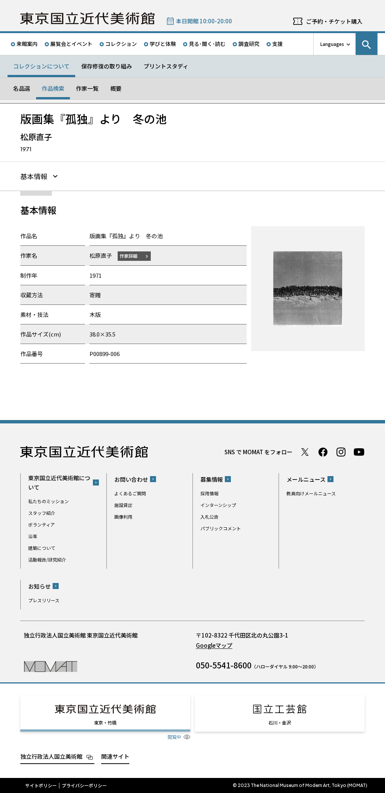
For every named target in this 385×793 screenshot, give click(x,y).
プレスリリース (43, 600)
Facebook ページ (323, 452)
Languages (332, 44)
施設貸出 (123, 505)
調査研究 (248, 43)
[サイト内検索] (366, 44)
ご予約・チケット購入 (334, 21)
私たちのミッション (48, 501)
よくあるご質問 (130, 493)
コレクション (121, 43)
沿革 (32, 536)
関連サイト (115, 756)
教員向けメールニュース (311, 493)
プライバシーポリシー (84, 785)
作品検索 (53, 88)
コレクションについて (41, 66)
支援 (277, 43)
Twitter (305, 452)
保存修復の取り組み (106, 66)
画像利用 (123, 516)
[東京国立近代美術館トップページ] (87, 18)
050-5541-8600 (224, 665)
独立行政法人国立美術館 (51, 756)
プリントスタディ (166, 66)
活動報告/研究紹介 (47, 559)
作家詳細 (129, 256)
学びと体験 (163, 43)
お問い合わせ (131, 479)
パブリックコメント (220, 528)
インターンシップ (218, 505)
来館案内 (27, 43)
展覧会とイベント (71, 43)
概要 (115, 88)
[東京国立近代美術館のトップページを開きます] (50, 666)
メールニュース (306, 479)
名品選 (21, 88)
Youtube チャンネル (359, 452)
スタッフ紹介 (41, 513)
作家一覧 (87, 88)
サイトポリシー (41, 785)
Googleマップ (214, 645)
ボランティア (41, 524)
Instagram (341, 452)
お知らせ (39, 586)
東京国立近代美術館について (59, 482)
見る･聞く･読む (207, 43)
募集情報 (211, 479)
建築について (41, 548)
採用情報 (209, 493)
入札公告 (209, 516)
